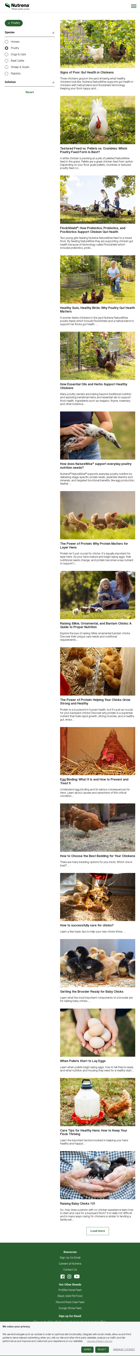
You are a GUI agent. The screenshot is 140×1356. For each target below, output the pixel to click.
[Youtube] (77, 1276)
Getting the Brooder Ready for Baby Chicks (91, 991)
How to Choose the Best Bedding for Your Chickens (97, 856)
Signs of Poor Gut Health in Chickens (87, 72)
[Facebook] (62, 1276)
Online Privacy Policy (100, 1341)
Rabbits (15, 74)
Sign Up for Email (70, 1258)
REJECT (102, 1350)
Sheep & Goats (20, 67)
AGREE (87, 1350)
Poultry (15, 48)
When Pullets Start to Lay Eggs (83, 1061)
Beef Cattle (17, 61)
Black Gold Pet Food (70, 1296)
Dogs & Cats (18, 54)
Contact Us (70, 1270)
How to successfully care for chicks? (87, 925)
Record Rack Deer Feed (70, 1302)
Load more (97, 1231)
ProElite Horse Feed (70, 1290)
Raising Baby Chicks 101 (77, 1203)
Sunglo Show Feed (70, 1308)
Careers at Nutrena (70, 1264)
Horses (15, 42)
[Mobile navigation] (133, 6)
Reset (30, 92)
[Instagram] (69, 1276)
